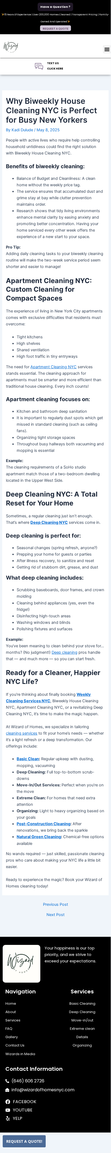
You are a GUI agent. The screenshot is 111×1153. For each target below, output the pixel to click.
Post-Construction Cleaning (43, 823)
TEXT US (53, 63)
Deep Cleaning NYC (49, 522)
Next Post (55, 915)
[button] (107, 49)
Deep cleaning (64, 652)
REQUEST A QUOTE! (24, 1141)
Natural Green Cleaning (39, 836)
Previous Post (55, 905)
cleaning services (21, 733)
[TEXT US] (39, 66)
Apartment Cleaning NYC (53, 366)
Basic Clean (28, 758)
